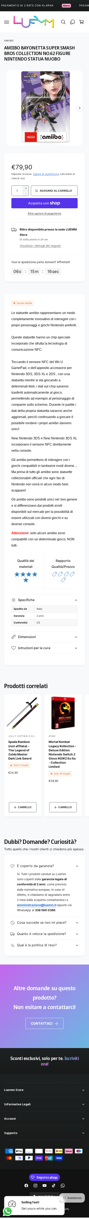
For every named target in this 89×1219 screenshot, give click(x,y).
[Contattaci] (72, 21)
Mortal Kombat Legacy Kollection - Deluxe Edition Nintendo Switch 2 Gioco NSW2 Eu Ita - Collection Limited (62, 754)
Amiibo (9, 40)
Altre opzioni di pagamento (44, 213)
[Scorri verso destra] (79, 108)
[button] (6, 21)
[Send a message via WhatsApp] (7, 1211)
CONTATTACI (41, 1023)
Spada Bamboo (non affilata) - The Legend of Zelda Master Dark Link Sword (19, 750)
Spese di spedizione (46, 173)
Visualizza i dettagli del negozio (40, 245)
